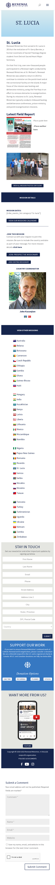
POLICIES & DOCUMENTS (28, 758)
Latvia (19, 414)
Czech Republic (23, 360)
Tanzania (20, 501)
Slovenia (20, 487)
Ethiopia (20, 365)
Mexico (19, 429)
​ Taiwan (20, 493)
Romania (20, 458)
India (18, 399)
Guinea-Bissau (23, 380)
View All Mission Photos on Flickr (27, 185)
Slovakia (20, 483)
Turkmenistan (23, 511)
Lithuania (20, 424)
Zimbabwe (21, 536)
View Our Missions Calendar (22, 220)
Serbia (19, 478)
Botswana (21, 350)
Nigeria (20, 448)
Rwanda (20, 463)
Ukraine (20, 521)
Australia (20, 340)
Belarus (20, 345)
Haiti (18, 385)
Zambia (20, 531)
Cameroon (21, 355)
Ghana (19, 375)
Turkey (19, 506)
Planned (35, 679)
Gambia (20, 370)
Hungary (20, 394)
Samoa (19, 473)
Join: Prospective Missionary (23, 254)
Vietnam (20, 526)
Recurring (21, 679)
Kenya (19, 409)
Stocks (48, 679)
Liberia (19, 419)
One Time (7, 679)
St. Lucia (20, 468)
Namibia (20, 439)
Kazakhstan (22, 404)
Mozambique (22, 434)
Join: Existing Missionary (18, 262)
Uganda (20, 516)
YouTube (27, 746)
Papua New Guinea (25, 453)
